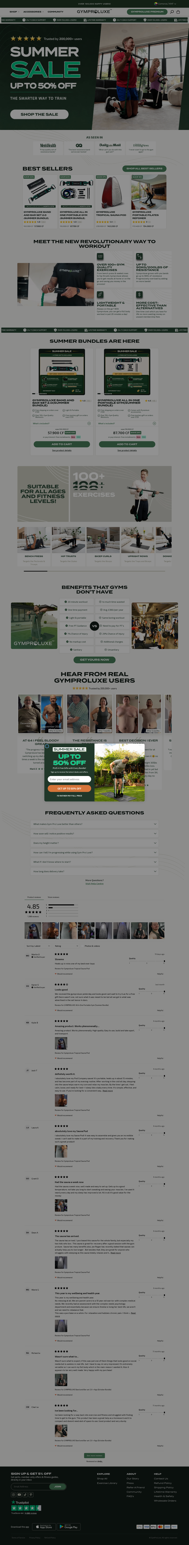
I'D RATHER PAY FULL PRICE (69, 796)
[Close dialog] (47, 746)
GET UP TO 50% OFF (69, 788)
